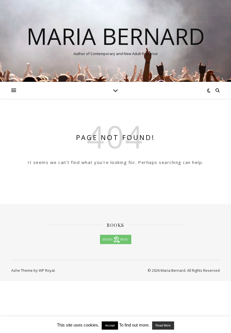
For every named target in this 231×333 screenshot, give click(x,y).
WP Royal (47, 270)
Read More (163, 325)
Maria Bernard (115, 36)
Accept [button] (110, 325)
